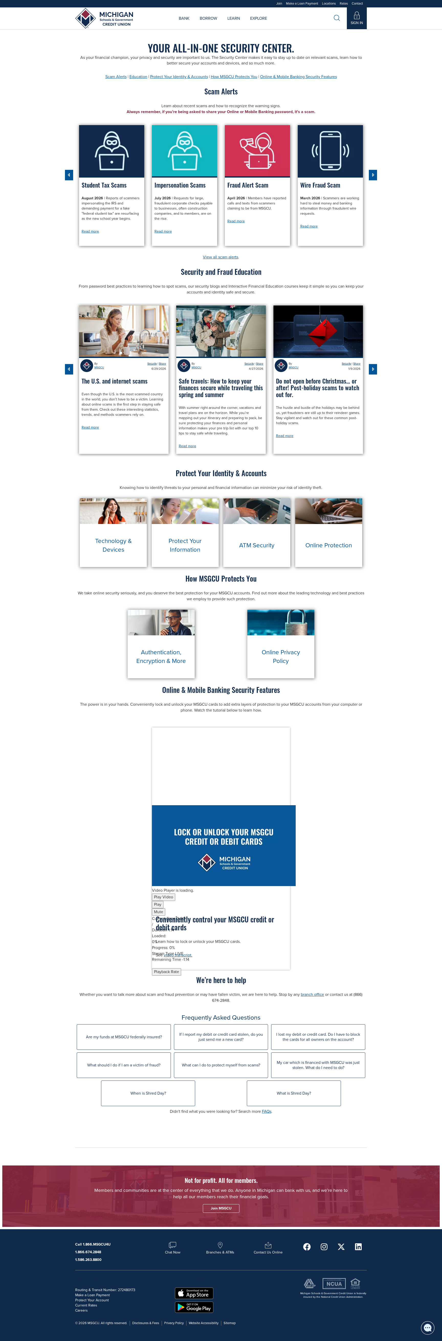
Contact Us (276, 24)
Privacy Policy (174, 1323)
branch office (312, 994)
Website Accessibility (203, 1323)
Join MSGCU (163, 24)
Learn (233, 18)
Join (279, 4)
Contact (357, 4)
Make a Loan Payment (302, 4)
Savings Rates (194, 24)
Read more (90, 231)
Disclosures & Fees (145, 1323)
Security (152, 363)
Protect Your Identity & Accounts (179, 76)
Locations (329, 4)
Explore (258, 18)
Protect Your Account (92, 1300)
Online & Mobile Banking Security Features (298, 76)
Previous (69, 175)
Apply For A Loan (169, 24)
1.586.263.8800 (88, 1260)
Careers (242, 24)
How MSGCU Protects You (234, 76)
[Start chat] (427, 1328)
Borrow (208, 18)
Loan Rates (202, 24)
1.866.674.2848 (88, 1252)
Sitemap (230, 1323)
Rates (344, 4)
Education (138, 76)
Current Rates (86, 1305)
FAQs (266, 1111)
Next (373, 175)
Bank (184, 18)
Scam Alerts (116, 76)
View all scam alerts (220, 257)
